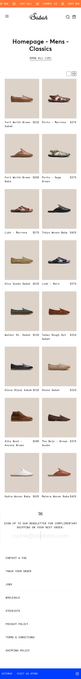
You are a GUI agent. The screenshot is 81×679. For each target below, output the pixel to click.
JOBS (9, 584)
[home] (38, 19)
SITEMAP (7, 673)
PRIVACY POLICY (17, 624)
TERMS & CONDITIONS (20, 637)
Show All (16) (41, 58)
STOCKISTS (13, 610)
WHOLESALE (13, 597)
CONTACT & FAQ (16, 558)
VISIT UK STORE (27, 673)
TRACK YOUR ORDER (18, 571)
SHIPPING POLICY (18, 650)
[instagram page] (78, 674)
